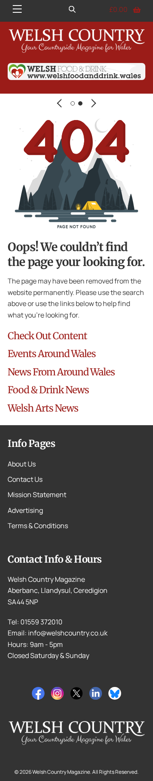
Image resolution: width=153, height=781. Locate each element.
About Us (22, 464)
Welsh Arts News (43, 408)
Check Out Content (47, 336)
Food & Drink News (48, 390)
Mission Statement (37, 494)
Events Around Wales (52, 354)
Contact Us (25, 479)
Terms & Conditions (38, 525)
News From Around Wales (61, 372)
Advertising (25, 510)
